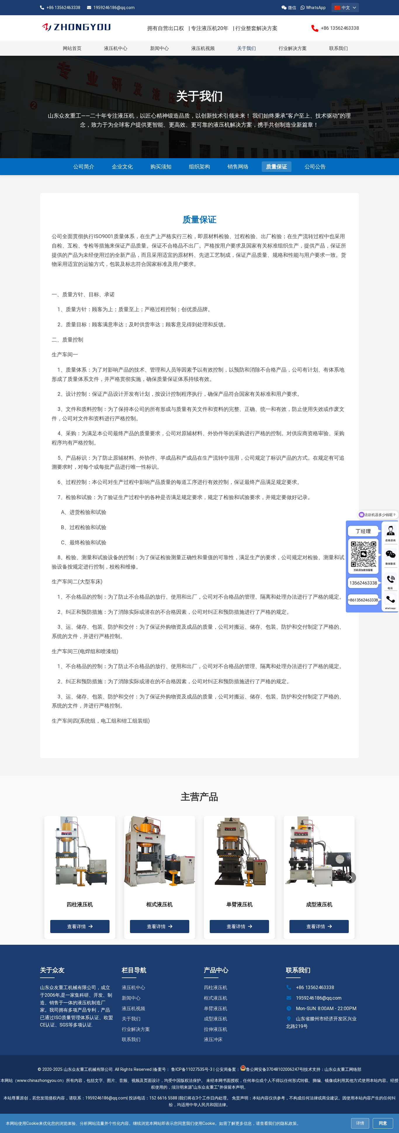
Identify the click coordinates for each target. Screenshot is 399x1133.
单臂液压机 (215, 1008)
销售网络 (238, 167)
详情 (360, 1123)
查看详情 (77, 926)
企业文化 (122, 167)
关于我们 (246, 48)
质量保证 (276, 167)
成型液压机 (215, 1019)
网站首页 (72, 48)
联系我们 (338, 48)
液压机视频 (203, 48)
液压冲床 (213, 1039)
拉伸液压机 (215, 1029)
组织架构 (199, 167)
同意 (383, 1123)
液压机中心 (115, 48)
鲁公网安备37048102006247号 (274, 1069)
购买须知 (160, 167)
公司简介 (83, 167)
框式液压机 (215, 998)
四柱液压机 (215, 987)
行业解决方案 (293, 48)
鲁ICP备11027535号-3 (191, 1069)
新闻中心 (159, 48)
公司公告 (315, 167)
